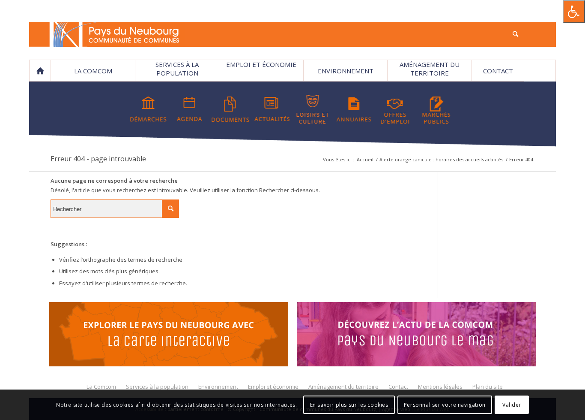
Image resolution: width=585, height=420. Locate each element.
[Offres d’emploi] (395, 109)
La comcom (93, 70)
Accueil (365, 159)
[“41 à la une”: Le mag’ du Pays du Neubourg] (416, 335)
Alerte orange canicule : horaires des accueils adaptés (441, 159)
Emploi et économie (261, 64)
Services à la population (177, 68)
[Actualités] (272, 109)
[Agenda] (189, 109)
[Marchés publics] (436, 109)
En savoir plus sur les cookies (349, 404)
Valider (511, 404)
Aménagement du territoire (430, 68)
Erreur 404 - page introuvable (98, 158)
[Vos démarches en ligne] (148, 109)
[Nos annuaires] (354, 109)
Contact (498, 70)
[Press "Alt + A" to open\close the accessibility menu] (574, 11)
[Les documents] (231, 109)
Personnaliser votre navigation (445, 404)
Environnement (345, 70)
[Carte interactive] (168, 335)
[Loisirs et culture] (313, 109)
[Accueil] (40, 71)
